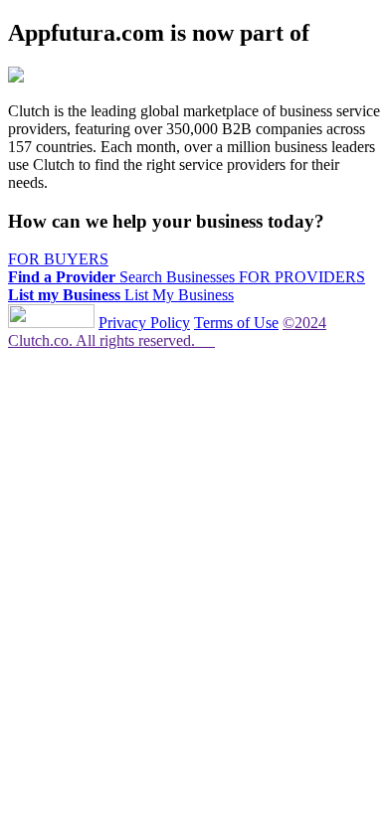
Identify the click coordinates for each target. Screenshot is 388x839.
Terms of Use (236, 322)
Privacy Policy (144, 322)
